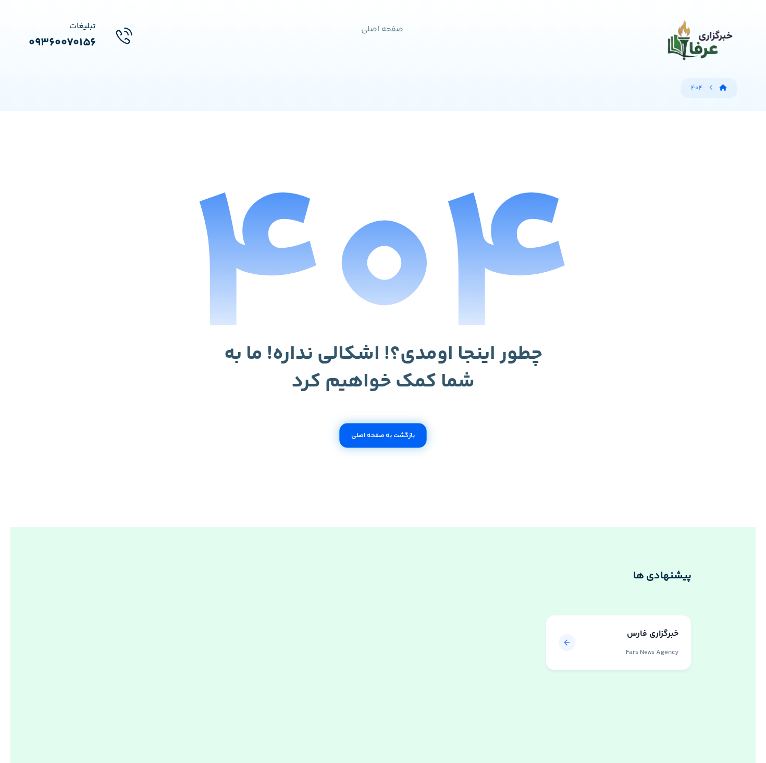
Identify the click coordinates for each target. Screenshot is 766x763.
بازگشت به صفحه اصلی (383, 435)
